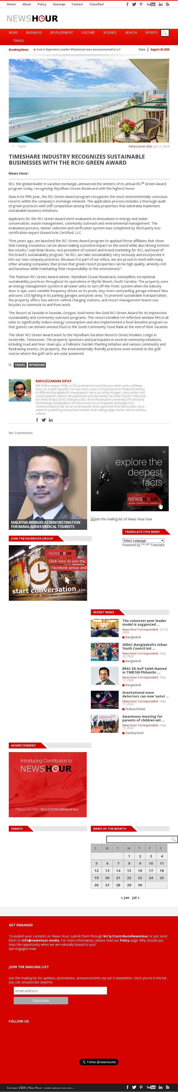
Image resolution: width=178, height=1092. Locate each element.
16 (140, 870)
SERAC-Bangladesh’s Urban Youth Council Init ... (144, 646)
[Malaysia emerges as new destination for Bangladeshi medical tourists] (48, 488)
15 (129, 870)
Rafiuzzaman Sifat (140, 146)
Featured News (135, 709)
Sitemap (59, 4)
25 (162, 877)
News (13, 32)
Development (61, 32)
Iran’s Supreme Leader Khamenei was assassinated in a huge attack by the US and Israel (102, 49)
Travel (19, 41)
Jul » (136, 897)
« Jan (125, 897)
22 (129, 877)
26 (96, 885)
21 (118, 877)
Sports (151, 32)
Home (11, 4)
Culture (88, 32)
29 (129, 885)
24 (151, 877)
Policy (42, 4)
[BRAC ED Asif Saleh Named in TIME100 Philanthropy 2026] (105, 684)
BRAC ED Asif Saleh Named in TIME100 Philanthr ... (144, 670)
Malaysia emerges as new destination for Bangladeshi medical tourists (45, 524)
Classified (96, 4)
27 (107, 885)
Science (110, 32)
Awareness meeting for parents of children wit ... (143, 718)
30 (140, 885)
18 (162, 870)
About (26, 4)
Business (34, 32)
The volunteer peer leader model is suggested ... (144, 622)
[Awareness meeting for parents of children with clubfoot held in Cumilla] (105, 732)
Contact (77, 4)
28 (118, 885)
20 (107, 877)
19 (96, 877)
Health (131, 32)
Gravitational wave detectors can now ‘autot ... (145, 694)
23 (140, 877)
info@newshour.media (40, 940)
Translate (157, 545)
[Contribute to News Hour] (48, 816)
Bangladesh (133, 637)
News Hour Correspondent (140, 629)
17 (151, 870)
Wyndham (37, 365)
